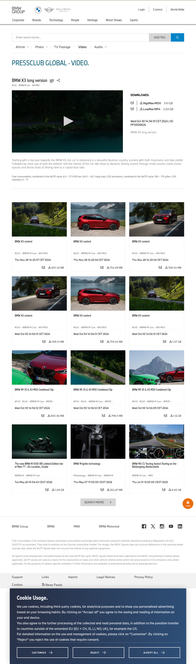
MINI (77, 526)
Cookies (17, 584)
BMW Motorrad (109, 526)
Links (45, 577)
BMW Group (20, 526)
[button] (67, 121)
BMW (51, 526)
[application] (67, 121)
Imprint (73, 577)
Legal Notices (106, 577)
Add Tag (159, 37)
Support (17, 577)
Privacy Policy (143, 577)
